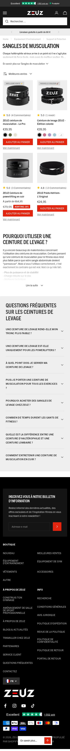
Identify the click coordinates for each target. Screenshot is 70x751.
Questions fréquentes (18, 662)
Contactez (10, 671)
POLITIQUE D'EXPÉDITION (52, 623)
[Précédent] (12, 32)
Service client (12, 654)
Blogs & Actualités (15, 629)
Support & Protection (56, 39)
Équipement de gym (49, 561)
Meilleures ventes (49, 553)
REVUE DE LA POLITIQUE (51, 631)
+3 (61, 135)
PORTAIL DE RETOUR (49, 658)
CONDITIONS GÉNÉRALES (51, 606)
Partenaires (11, 646)
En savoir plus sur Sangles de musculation (24, 63)
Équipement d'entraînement (27, 39)
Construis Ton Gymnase (12, 598)
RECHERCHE (44, 598)
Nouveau (9, 553)
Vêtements (10, 571)
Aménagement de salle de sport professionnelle (17, 610)
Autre (7, 580)
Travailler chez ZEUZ (16, 637)
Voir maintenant (11, 147)
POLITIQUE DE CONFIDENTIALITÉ (47, 640)
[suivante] (58, 32)
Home (5, 39)
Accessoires (45, 571)
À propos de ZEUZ (14, 621)
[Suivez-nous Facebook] (5, 705)
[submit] (57, 526)
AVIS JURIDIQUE (46, 615)
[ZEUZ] (19, 693)
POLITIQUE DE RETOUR (50, 650)
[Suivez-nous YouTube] (23, 705)
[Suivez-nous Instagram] (14, 705)
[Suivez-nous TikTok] (32, 705)
